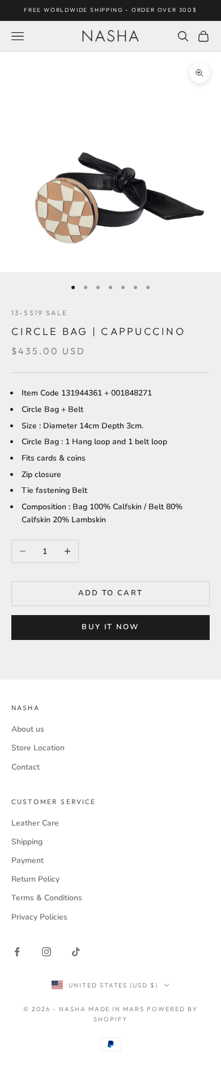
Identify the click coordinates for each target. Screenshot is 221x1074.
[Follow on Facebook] (17, 951)
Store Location (38, 747)
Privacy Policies (39, 917)
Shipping (26, 841)
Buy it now (110, 627)
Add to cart (110, 593)
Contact (25, 767)
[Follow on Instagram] (46, 951)
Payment (27, 860)
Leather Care (35, 823)
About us (27, 729)
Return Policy (35, 879)
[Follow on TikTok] (76, 951)
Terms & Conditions (46, 897)
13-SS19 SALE (39, 312)
